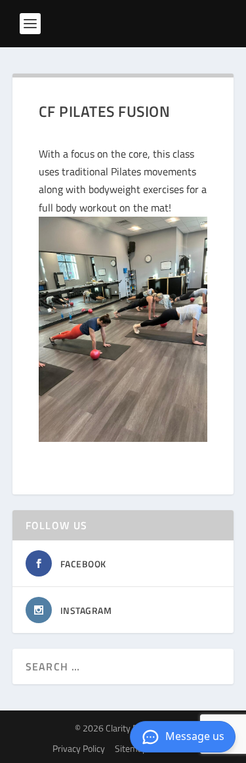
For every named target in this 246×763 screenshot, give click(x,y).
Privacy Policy (78, 748)
